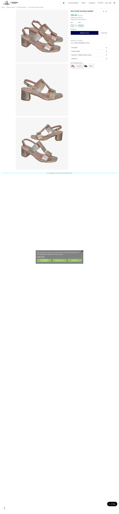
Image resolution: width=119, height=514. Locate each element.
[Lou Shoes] (12, 3)
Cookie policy (41, 256)
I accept (75, 260)
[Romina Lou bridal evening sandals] (106, 11)
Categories (92, 3)
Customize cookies (44, 260)
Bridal (83, 3)
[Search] (114, 2)
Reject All (59, 260)
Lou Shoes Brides (73, 3)
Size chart (104, 33)
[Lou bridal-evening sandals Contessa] (103, 11)
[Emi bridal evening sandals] (42, 36)
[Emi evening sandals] (42, 143)
